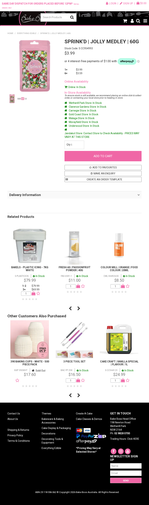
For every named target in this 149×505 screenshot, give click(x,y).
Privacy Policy (15, 435)
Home (10, 33)
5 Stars (36, 299)
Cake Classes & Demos (89, 419)
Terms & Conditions (18, 440)
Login (112, 3)
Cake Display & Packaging (56, 428)
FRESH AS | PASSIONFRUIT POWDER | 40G (74, 269)
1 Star (23, 299)
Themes (46, 413)
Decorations (48, 433)
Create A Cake (84, 413)
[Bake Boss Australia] (33, 18)
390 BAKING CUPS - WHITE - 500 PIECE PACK (30, 363)
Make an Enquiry (104, 173)
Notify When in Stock (30, 380)
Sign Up (128, 3)
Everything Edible (26, 33)
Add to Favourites (104, 167)
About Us (12, 419)
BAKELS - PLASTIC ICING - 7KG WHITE (29, 269)
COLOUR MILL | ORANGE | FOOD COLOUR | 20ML (119, 269)
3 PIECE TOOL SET (74, 361)
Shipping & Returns (18, 429)
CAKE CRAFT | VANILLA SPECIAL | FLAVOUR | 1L (119, 363)
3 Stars (29, 299)
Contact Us (13, 413)
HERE (136, 438)
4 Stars (33, 299)
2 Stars (26, 299)
